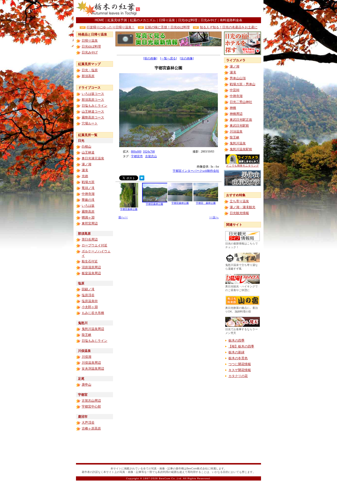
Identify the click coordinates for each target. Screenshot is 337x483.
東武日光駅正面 (241, 119)
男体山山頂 (238, 78)
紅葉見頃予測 (117, 20)
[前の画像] (150, 58)
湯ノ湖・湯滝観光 (242, 207)
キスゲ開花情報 (239, 370)
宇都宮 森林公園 (206, 203)
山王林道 (88, 152)
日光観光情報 (239, 213)
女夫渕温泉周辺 (93, 368)
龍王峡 (86, 335)
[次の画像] (187, 58)
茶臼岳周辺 (90, 239)
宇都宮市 (137, 156)
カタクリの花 (238, 376)
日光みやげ (209, 20)
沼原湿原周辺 (91, 267)
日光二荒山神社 (241, 102)
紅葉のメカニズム (143, 20)
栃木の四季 (236, 340)
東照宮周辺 (90, 223)
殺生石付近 (90, 261)
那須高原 (88, 76)
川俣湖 (86, 357)
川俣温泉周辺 (91, 362)
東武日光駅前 (239, 125)
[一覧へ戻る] (168, 58)
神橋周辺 (236, 114)
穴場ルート (90, 123)
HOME (99, 20)
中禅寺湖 (88, 194)
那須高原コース (93, 100)
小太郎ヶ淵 (90, 307)
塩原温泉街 (90, 301)
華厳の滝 (88, 200)
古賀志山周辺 (91, 400)
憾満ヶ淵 (88, 217)
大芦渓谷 (88, 422)
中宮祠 (234, 90)
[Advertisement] (203, 8)
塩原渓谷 (88, 295)
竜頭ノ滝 (88, 188)
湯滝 (85, 170)
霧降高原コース (93, 117)
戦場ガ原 (88, 182)
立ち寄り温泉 (239, 201)
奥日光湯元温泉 (93, 158)
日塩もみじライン (94, 105)
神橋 (233, 108)
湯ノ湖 (86, 164)
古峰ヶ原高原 (91, 428)
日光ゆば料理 (187, 20)
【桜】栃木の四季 (241, 346)
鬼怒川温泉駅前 (241, 149)
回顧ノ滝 (88, 289)
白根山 (86, 146)
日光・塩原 (90, 70)
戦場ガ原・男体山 (242, 84)
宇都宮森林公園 (128, 209)
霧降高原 (88, 211)
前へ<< (123, 217)
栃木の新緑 (236, 352)
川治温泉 (236, 131)
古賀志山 (151, 156)
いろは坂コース (93, 94)
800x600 (136, 151)
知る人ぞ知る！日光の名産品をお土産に (229, 27)
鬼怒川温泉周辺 (93, 329)
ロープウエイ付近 (94, 245)
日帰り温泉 (167, 20)
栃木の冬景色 (238, 358)
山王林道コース (93, 111)
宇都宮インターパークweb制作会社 (196, 170)
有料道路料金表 (231, 20)
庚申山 (86, 384)
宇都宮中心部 (91, 406)
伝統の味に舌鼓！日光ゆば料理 (167, 27)
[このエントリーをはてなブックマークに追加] (141, 179)
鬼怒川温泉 (238, 143)
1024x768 (149, 151)
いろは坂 (88, 205)
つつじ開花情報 (239, 364)
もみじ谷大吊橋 (93, 313)
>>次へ (214, 217)
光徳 (85, 176)
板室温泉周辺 (91, 273)
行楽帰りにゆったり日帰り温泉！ (111, 27)
